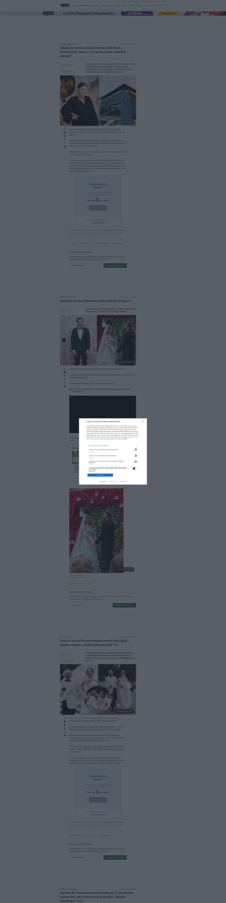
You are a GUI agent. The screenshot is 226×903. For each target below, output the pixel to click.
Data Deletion (103, 481)
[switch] (135, 449)
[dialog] (113, 451)
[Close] (143, 421)
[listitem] (113, 446)
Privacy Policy (123, 481)
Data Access (113, 481)
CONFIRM (100, 475)
